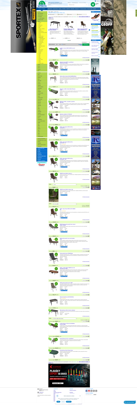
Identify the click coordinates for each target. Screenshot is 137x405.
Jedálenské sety (41, 31)
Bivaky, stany (40, 25)
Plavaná (39, 69)
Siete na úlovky (41, 49)
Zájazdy (94, 8)
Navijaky (40, 22)
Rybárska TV (77, 8)
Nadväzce (39, 100)
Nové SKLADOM (40, 13)
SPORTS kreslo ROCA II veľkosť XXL (66, 189)
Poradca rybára (89, 8)
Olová (39, 108)
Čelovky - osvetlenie (42, 28)
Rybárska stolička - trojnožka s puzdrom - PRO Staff (69, 29)
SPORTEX (39, 143)
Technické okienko (83, 8)
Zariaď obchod (55, 8)
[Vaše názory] (136, 13)
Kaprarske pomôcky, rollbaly (43, 32)
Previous (48, 29)
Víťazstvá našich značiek (42, 156)
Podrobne (64, 44)
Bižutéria (40, 26)
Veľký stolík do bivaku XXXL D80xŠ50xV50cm (68, 76)
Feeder (39, 64)
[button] (135, 401)
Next (89, 29)
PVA (39, 48)
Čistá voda (39, 80)
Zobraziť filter (86, 44)
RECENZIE (72, 8)
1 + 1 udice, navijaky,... (41, 18)
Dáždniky (39, 85)
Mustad (39, 141)
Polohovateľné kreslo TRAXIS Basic (66, 253)
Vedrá (39, 133)
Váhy (38, 130)
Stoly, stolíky (70, 14)
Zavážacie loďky (41, 63)
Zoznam (60, 44)
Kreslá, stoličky (60, 14)
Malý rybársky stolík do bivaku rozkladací (54, 29)
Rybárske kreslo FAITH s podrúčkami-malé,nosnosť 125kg (67, 62)
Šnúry (39, 54)
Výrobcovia (39, 146)
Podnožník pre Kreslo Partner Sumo (66, 350)
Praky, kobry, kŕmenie (41, 114)
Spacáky (40, 52)
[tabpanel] (55, 29)
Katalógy (60, 8)
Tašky (39, 55)
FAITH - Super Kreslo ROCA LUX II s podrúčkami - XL (82, 29)
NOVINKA (64, 8)
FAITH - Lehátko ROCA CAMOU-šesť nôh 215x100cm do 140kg (67, 268)
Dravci (39, 66)
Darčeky (39, 83)
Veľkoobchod (50, 8)
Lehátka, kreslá (41, 37)
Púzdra (40, 47)
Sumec (39, 67)
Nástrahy (39, 102)
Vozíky (40, 60)
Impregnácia (40, 88)
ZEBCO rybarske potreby (42, 144)
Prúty (39, 74)
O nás (54, 390)
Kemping (39, 91)
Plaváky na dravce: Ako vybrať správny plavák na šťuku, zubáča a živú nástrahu (95, 27)
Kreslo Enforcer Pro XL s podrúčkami (66, 338)
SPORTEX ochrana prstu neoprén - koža (96, 20)
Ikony (57, 44)
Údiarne (39, 128)
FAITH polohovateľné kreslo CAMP (66, 282)
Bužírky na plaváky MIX (95, 55)
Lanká (39, 96)
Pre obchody (40, 16)
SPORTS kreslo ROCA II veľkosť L (66, 173)
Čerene (39, 82)
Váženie (40, 58)
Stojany (40, 53)
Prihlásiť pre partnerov (73, 390)
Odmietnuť (69, 401)
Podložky (40, 44)
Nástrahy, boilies (41, 36)
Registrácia (71, 392)
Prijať (58, 401)
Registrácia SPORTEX (41, 160)
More (38, 70)
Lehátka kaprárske (51, 14)
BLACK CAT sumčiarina (41, 138)
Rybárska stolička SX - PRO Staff (66, 114)
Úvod (70, 2)
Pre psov (39, 116)
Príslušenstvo (80, 14)
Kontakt (55, 391)
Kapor (52, 11)
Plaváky (39, 110)
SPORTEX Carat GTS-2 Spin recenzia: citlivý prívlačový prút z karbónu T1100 (96, 32)
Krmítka (39, 94)
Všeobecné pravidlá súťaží (57, 392)
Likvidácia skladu (40, 19)
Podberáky (40, 43)
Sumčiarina (40, 154)
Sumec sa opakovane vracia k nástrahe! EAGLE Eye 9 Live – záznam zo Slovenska (96, 36)
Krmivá (40, 33)
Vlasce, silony (41, 59)
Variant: (50, 184)
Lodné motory (40, 99)
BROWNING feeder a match (42, 140)
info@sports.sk (75, 2)
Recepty (39, 159)
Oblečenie (39, 105)
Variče (39, 131)
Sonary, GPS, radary (41, 148)
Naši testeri (40, 157)
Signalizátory (40, 119)
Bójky (39, 27)
